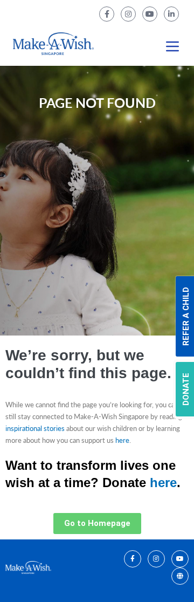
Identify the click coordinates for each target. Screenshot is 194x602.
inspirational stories (35, 428)
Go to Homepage (97, 523)
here (122, 440)
